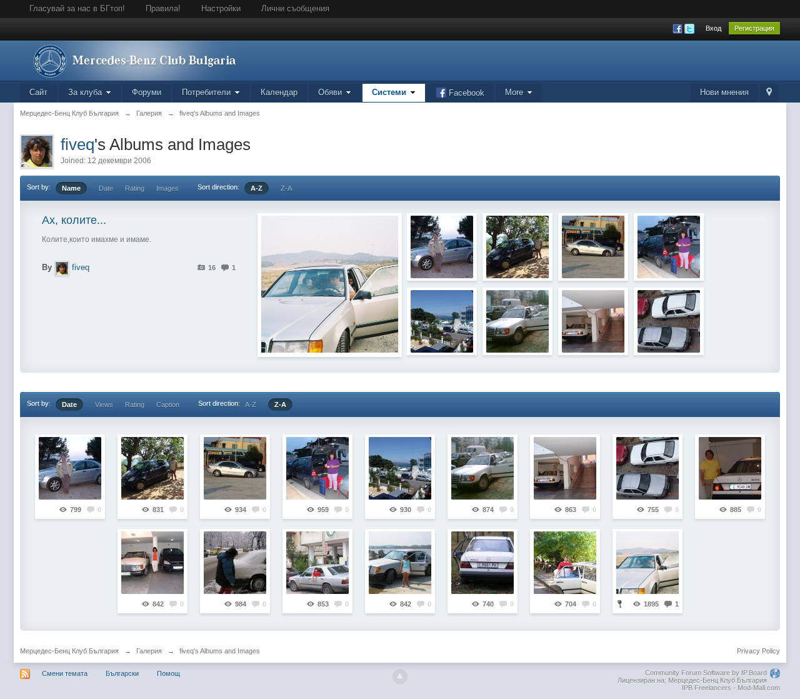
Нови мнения (724, 92)
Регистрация (754, 28)
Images (167, 188)
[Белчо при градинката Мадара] (565, 562)
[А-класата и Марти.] (517, 247)
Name (71, 188)
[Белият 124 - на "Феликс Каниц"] (517, 321)
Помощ (168, 673)
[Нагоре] (400, 676)
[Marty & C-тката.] (442, 247)
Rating (134, 188)
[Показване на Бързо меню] (769, 93)
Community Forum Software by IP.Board (706, 672)
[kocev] (593, 321)
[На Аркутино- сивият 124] (647, 562)
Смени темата (65, 673)
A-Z (256, 188)
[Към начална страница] (132, 59)
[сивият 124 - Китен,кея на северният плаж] (400, 562)
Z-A (286, 188)
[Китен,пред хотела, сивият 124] (317, 562)
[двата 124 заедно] (669, 321)
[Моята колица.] (442, 321)
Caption (167, 404)
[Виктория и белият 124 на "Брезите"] (482, 562)
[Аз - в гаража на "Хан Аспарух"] (152, 562)
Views (104, 404)
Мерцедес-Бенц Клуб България (69, 651)
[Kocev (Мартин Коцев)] (730, 468)
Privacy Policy (758, 651)
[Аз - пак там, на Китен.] (669, 247)
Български (122, 673)
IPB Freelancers (706, 687)
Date (106, 188)
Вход (713, 28)
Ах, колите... (74, 220)
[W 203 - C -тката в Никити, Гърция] (593, 247)
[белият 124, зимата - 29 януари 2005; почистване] (235, 562)
